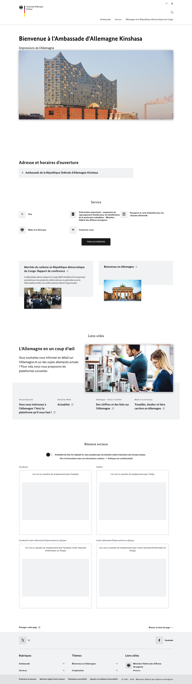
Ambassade (105, 19)
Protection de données (27, 679)
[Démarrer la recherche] (171, 11)
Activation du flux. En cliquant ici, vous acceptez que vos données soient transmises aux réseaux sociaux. (100, 454)
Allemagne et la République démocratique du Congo (149, 19)
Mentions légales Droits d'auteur (52, 679)
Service (118, 19)
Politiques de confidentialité (120, 458)
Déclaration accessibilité (77, 679)
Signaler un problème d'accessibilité (104, 679)
